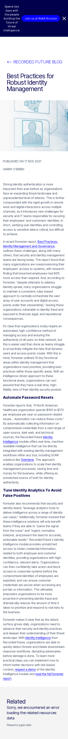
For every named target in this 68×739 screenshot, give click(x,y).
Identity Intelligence (38, 638)
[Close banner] (64, 18)
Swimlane (27, 460)
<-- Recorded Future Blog (34, 61)
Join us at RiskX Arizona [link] (41, 18)
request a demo (25, 669)
